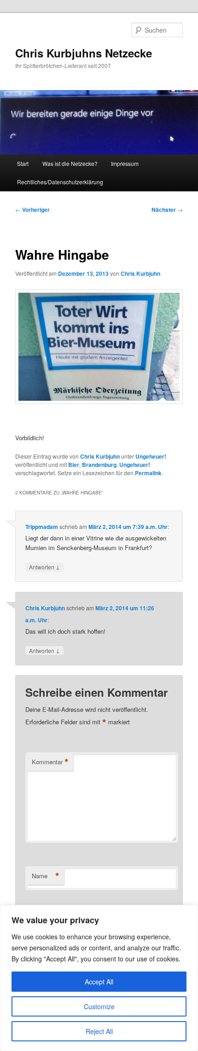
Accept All (99, 981)
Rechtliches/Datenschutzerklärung (60, 182)
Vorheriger (32, 209)
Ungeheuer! (150, 456)
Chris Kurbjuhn (140, 273)
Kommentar (50, 762)
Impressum (125, 163)
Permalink (148, 473)
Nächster (167, 209)
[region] (99, 978)
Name (45, 876)
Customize (99, 1006)
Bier (73, 464)
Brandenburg (99, 464)
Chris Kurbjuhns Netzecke (83, 53)
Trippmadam (41, 527)
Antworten (44, 566)
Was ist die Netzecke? (70, 163)
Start (23, 163)
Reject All (99, 1031)
